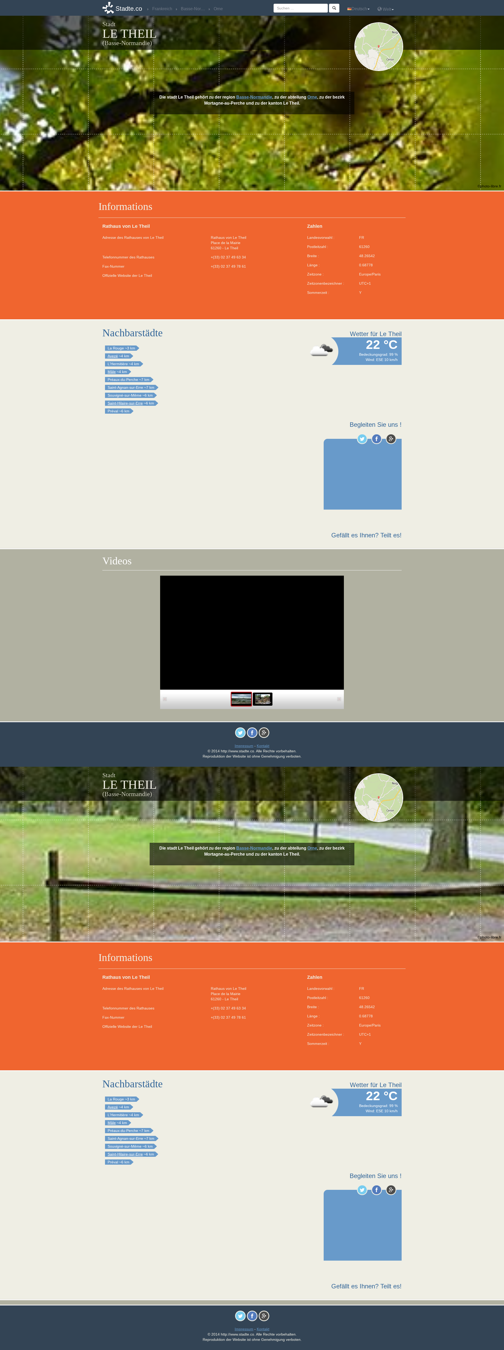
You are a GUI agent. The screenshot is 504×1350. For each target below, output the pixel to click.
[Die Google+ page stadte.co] (391, 439)
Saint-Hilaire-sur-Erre (125, 403)
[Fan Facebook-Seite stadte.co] (376, 439)
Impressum (244, 746)
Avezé (113, 356)
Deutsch (359, 9)
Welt (386, 9)
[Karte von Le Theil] (380, 46)
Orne (312, 97)
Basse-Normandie (254, 97)
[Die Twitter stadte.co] (362, 439)
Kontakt (263, 746)
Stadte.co (129, 8)
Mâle (112, 372)
